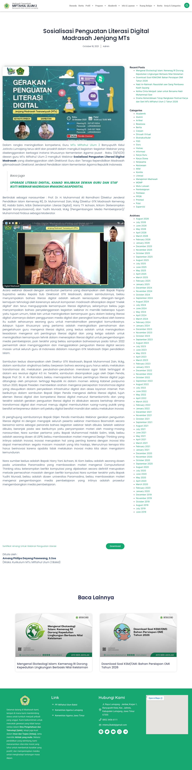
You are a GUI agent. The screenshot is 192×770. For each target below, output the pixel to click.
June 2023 (141, 349)
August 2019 (142, 505)
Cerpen (139, 131)
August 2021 (142, 425)
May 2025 (141, 270)
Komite (139, 172)
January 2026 (143, 243)
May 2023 (141, 353)
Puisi (138, 203)
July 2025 (141, 263)
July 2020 (141, 470)
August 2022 (142, 384)
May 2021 (141, 436)
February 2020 (143, 487)
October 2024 (143, 294)
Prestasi (140, 199)
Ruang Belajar (146, 6)
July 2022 (141, 387)
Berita (81, 6)
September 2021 (144, 422)
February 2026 (143, 239)
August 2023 (142, 343)
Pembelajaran (142, 189)
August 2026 (142, 218)
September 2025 (144, 256)
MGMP (139, 182)
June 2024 (141, 308)
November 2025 (144, 249)
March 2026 (142, 236)
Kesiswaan (141, 165)
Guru (138, 144)
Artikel (139, 120)
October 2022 (143, 377)
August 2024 (142, 301)
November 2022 (144, 374)
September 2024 (144, 298)
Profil (88, 6)
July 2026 (141, 222)
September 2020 (144, 463)
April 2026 (141, 232)
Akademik (112, 6)
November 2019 (144, 498)
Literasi (139, 175)
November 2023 (144, 332)
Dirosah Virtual (143, 134)
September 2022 (144, 381)
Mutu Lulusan (142, 186)
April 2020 (141, 481)
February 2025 (143, 280)
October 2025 (143, 253)
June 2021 (141, 432)
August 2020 (142, 467)
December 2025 (144, 246)
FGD (138, 141)
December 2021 (144, 412)
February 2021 (143, 446)
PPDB (138, 196)
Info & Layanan (128, 6)
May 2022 (141, 394)
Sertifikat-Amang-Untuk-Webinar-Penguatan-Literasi (29, 546)
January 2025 (143, 284)
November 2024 (144, 291)
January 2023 (143, 367)
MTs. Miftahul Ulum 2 (86, 145)
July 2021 (141, 429)
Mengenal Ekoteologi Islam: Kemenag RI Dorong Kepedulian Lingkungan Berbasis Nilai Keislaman (52, 665)
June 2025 (141, 267)
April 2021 (141, 439)
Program (99, 6)
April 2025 (141, 274)
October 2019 (143, 501)
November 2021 (144, 415)
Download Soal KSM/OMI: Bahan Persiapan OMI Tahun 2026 (135, 665)
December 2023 (144, 329)
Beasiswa (140, 124)
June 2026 (141, 225)
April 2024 (141, 315)
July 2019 (141, 508)
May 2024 (141, 312)
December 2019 (144, 494)
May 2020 (141, 477)
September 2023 (144, 339)
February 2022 (143, 405)
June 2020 (141, 474)
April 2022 (141, 398)
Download (115, 546)
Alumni (139, 117)
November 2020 (144, 456)
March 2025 (142, 277)
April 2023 (141, 356)
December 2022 (144, 370)
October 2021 (143, 418)
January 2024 (143, 325)
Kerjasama (141, 162)
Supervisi (140, 206)
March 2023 (142, 360)
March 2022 (142, 401)
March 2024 (142, 318)
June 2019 (141, 512)
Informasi (140, 151)
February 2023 (143, 363)
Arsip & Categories (172, 6)
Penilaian (140, 193)
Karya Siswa (142, 158)
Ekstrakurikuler (143, 137)
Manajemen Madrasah (147, 179)
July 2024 (141, 305)
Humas (139, 148)
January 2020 (143, 491)
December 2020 (144, 453)
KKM (138, 168)
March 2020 (142, 484)
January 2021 (142, 449)
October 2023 (143, 336)
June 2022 (141, 391)
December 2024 (144, 287)
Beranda (73, 6)
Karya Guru (141, 155)
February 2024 (143, 322)
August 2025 (142, 260)
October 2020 (143, 460)
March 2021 (142, 443)
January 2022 (143, 408)
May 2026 (141, 229)
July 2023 (141, 346)
